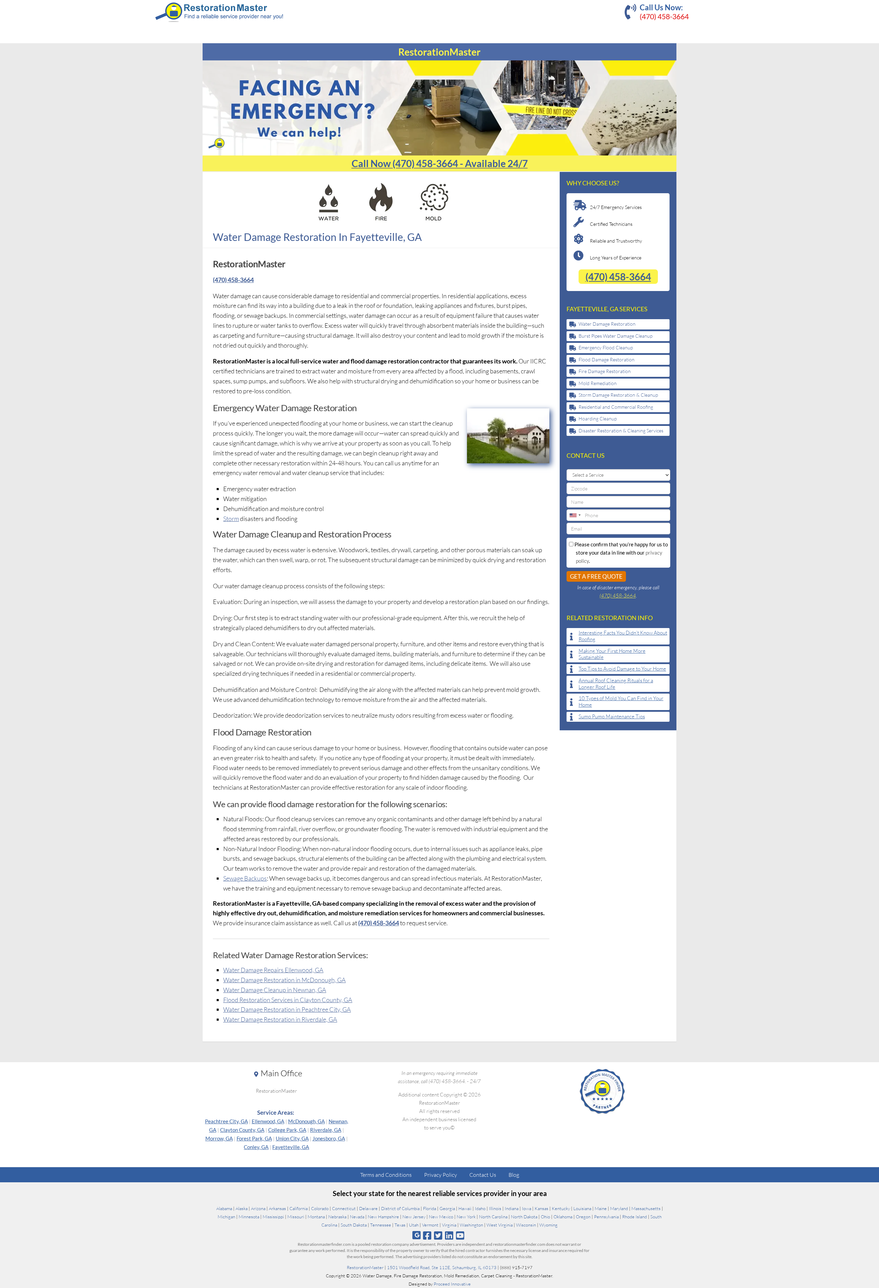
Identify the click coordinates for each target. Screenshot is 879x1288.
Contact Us (482, 1174)
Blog (514, 1174)
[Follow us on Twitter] (438, 1235)
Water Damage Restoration (607, 324)
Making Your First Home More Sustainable (612, 654)
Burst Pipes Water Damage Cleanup (615, 336)
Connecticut (344, 1208)
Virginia (449, 1225)
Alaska (242, 1208)
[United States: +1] (575, 515)
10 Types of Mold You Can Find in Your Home (621, 701)
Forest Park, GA (254, 1138)
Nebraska (337, 1216)
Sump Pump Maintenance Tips (612, 716)
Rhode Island (634, 1216)
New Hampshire (383, 1216)
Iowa (526, 1208)
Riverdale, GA (325, 1130)
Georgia (447, 1208)
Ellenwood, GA (268, 1121)
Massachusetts (646, 1208)
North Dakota (524, 1216)
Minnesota (249, 1216)
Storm (231, 518)
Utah (414, 1225)
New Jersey (413, 1216)
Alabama (224, 1208)
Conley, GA (256, 1147)
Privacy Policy (440, 1174)
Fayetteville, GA (290, 1147)
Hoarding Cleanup (598, 418)
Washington (471, 1225)
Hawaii (464, 1208)
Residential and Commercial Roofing (616, 407)
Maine (601, 1208)
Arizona (258, 1208)
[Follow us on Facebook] (427, 1235)
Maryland (619, 1208)
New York (466, 1216)
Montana (316, 1216)
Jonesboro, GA (328, 1138)
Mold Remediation (598, 383)
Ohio (545, 1216)
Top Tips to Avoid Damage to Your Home (622, 669)
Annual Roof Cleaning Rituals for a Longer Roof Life (616, 683)
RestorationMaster (365, 1267)
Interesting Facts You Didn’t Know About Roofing (623, 636)
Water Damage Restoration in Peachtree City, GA (287, 1009)
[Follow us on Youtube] (460, 1235)
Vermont (430, 1225)
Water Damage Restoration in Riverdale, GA (280, 1019)
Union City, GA (292, 1138)
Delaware (368, 1208)
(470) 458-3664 (664, 16)
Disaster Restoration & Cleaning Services (621, 430)
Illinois (495, 1208)
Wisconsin (526, 1225)
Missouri (295, 1216)
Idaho (480, 1208)
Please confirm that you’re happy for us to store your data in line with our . (620, 552)
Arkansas (277, 1208)
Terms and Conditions (386, 1174)
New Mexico (441, 1216)
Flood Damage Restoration (607, 359)
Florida (429, 1208)
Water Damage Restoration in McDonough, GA (284, 980)
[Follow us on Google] (416, 1235)
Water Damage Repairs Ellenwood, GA (273, 970)
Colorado (320, 1208)
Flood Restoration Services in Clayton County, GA (287, 999)
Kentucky (561, 1208)
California (298, 1208)
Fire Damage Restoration (605, 371)
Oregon (583, 1216)
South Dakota (354, 1225)
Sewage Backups (245, 878)
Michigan (226, 1216)
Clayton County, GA (242, 1130)
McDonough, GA (306, 1121)
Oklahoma (562, 1216)
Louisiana (582, 1208)
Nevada (357, 1216)
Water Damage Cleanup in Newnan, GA (274, 990)
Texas (400, 1225)
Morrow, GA (219, 1138)
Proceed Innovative (452, 1284)
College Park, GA (287, 1130)
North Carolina (493, 1216)
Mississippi (273, 1216)
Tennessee (380, 1225)
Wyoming (548, 1225)
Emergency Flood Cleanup (606, 347)
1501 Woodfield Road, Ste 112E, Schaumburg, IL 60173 (441, 1267)
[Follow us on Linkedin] (449, 1235)
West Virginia (500, 1225)
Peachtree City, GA (226, 1121)
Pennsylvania (606, 1216)
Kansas (541, 1208)
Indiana (511, 1208)
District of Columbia (400, 1208)
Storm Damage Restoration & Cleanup (618, 395)
